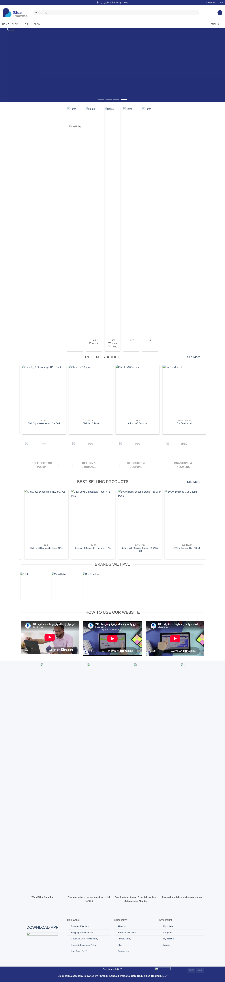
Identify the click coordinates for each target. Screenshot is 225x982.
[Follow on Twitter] (10, 2)
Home (5, 24)
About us (122, 926)
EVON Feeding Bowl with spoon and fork (184, 548)
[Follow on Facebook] (4, 2)
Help (26, 24)
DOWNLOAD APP (42, 927)
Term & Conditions (127, 932)
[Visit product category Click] (35, 587)
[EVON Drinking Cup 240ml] (138, 516)
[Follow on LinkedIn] (15, 2)
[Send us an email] (12, 2)
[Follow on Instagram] (7, 2)
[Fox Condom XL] (182, 391)
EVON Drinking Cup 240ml (138, 548)
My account (168, 938)
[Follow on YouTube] (18, 2)
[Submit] (195, 12)
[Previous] (8, 65)
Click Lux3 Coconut (136, 423)
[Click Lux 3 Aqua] (89, 391)
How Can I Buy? (79, 951)
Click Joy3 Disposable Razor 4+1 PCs (44, 548)
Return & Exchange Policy (83, 945)
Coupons (167, 932)
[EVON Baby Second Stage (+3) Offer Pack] (91, 516)
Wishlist (167, 945)
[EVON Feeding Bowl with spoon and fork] (185, 516)
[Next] (216, 65)
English (215, 24)
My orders (168, 926)
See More (193, 357)
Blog (37, 24)
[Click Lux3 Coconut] (136, 391)
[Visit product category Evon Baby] (66, 587)
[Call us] (56, 970)
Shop (15, 24)
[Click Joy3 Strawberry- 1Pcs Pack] (42, 391)
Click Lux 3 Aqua (89, 423)
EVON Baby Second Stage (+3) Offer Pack (91, 549)
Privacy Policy (124, 938)
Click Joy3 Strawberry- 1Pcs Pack (42, 423)
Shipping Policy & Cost (82, 932)
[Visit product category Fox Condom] (97, 587)
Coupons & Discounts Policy (84, 938)
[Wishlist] (220, 12)
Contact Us (123, 951)
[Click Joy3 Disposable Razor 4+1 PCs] (44, 516)
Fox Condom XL (183, 423)
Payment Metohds (80, 926)
